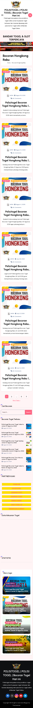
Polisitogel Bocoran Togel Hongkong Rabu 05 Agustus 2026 (16, 215)
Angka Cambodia (11, 642)
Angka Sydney (10, 622)
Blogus (26, 703)
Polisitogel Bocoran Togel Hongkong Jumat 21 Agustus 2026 (13, 433)
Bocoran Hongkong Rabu (19, 72)
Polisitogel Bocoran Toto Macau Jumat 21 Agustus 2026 (12, 458)
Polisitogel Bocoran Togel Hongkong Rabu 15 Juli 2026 (16, 378)
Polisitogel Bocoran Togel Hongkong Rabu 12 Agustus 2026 (16, 160)
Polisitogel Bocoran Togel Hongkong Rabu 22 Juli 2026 (16, 324)
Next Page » (16, 400)
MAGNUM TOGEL (16, 496)
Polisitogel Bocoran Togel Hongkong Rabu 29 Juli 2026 (16, 269)
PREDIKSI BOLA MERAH (16, 509)
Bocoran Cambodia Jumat (13, 645)
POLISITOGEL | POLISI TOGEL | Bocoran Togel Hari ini (16, 13)
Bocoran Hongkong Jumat (13, 605)
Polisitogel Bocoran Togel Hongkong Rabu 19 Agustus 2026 (16, 106)
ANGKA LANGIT (16, 501)
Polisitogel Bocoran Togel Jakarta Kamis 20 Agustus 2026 (13, 467)
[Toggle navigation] (2, 15)
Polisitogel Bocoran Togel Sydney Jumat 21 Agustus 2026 (12, 441)
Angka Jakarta (10, 583)
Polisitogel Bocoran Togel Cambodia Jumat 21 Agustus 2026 (13, 450)
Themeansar (16, 705)
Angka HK (6, 72)
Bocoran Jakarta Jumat (13, 586)
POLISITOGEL (16, 488)
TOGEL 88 (16, 484)
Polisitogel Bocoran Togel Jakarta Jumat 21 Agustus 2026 (13, 425)
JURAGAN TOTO (16, 492)
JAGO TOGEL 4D (16, 505)
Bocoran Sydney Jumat (12, 625)
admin (11, 95)
